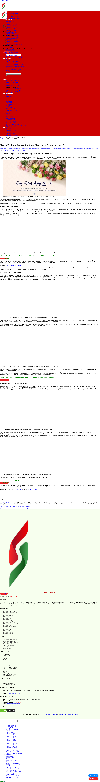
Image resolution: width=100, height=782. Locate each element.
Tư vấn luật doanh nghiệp (9, 622)
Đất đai (8, 113)
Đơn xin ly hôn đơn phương (10, 667)
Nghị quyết (9, 104)
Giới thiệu (5, 12)
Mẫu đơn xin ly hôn (11, 63)
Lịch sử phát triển (7, 657)
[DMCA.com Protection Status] (8, 711)
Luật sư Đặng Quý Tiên (12, 85)
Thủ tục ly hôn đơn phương (13, 61)
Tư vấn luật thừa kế (8, 633)
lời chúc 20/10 (11, 265)
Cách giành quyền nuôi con (13, 71)
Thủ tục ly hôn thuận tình (13, 60)
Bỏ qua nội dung (4, 0)
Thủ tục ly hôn (7, 58)
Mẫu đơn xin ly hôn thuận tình (14, 64)
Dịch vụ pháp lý (7, 46)
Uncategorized (2, 141)
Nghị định (9, 102)
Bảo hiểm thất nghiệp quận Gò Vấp (34, 148)
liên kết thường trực (32, 489)
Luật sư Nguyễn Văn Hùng (13, 81)
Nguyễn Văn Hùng (21, 150)
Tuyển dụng (6, 659)
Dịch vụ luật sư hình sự (12, 54)
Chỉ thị (8, 95)
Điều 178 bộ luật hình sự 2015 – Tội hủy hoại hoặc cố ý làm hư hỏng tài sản (62, 148)
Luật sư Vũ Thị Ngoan (12, 82)
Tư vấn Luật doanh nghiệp (13, 43)
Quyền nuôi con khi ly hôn (13, 69)
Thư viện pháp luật (8, 93)
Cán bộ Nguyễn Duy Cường (13, 90)
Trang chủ (2, 138)
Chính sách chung (7, 681)
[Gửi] (7, 75)
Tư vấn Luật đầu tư (11, 24)
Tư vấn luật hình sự (11, 132)
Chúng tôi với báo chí (12, 16)
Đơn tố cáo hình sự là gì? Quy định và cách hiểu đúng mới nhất (15, 506)
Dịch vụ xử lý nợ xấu (8, 645)
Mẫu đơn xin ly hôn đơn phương (15, 66)
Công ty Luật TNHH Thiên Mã (48, 714)
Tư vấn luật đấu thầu (8, 632)
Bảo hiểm (8, 115)
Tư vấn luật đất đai (11, 129)
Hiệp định (9, 101)
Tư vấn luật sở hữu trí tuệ (9, 626)
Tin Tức (5, 127)
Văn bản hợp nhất (11, 109)
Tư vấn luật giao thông (8, 615)
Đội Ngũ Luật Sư (7, 79)
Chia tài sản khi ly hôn (12, 67)
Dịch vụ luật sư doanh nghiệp (14, 57)
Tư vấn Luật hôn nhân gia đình (14, 44)
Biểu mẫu (5, 112)
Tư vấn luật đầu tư (7, 631)
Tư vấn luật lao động (8, 629)
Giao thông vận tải (11, 119)
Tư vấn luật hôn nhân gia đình (10, 623)
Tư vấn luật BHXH (11, 133)
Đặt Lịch (94, 778)
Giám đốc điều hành (11, 15)
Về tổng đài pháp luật (12, 13)
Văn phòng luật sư (7, 673)
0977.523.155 (13, 596)
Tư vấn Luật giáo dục (12, 35)
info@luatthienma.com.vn (13, 693)
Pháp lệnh (9, 106)
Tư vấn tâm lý (6, 671)
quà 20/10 (18, 265)
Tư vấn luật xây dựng (8, 628)
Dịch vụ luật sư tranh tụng (13, 55)
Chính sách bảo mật (8, 683)
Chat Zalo (94, 775)
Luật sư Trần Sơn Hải (12, 84)
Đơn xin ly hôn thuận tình (9, 668)
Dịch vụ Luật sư (7, 19)
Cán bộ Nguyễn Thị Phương (14, 92)
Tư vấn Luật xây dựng (12, 40)
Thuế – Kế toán (10, 118)
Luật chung (9, 96)
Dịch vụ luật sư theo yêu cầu (10, 639)
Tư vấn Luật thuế (11, 22)
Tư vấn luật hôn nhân (12, 135)
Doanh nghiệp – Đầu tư (12, 124)
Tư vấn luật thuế (7, 625)
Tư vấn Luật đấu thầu (12, 33)
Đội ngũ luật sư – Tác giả (13, 18)
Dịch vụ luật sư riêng (12, 52)
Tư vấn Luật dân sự (11, 27)
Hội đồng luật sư (7, 655)
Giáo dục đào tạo (11, 121)
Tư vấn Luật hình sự (11, 30)
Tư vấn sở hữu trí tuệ (12, 38)
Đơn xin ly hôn (7, 666)
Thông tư (8, 98)
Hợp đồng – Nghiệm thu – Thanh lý (16, 126)
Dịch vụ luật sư (10, 50)
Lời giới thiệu (6, 654)
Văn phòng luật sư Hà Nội (9, 674)
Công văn (9, 99)
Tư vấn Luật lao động (12, 37)
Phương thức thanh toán (9, 684)
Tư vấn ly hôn (10, 21)
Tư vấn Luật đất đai (11, 26)
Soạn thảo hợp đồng (11, 32)
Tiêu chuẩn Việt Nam (12, 110)
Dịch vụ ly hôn (10, 49)
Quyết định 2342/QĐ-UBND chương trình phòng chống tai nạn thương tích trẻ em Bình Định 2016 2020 (26, 508)
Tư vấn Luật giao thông (12, 41)
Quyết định (9, 107)
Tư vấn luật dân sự (11, 130)
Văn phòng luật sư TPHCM (10, 675)
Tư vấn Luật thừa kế (11, 29)
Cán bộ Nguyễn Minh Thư (13, 88)
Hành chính (9, 116)
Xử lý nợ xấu (9, 47)
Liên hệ (5, 658)
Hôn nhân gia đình (11, 123)
